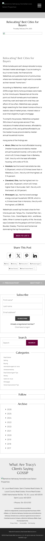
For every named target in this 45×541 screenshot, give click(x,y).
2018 (9, 444)
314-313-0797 (26, 502)
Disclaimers (39, 535)
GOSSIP (22, 473)
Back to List (22, 236)
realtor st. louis (8, 379)
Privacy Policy (14, 523)
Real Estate (14, 269)
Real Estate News (27, 269)
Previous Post (11, 283)
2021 (9, 431)
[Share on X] (18, 256)
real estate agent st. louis (12, 366)
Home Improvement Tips (11, 385)
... (35, 269)
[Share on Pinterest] (27, 256)
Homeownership (9, 370)
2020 (9, 435)
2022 (9, 426)
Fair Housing (31, 523)
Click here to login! (22, 327)
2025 (9, 413)
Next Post (35, 283)
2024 (9, 418)
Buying (6, 363)
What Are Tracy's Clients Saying (22, 466)
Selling (6, 360)
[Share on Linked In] (35, 256)
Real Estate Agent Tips (11, 373)
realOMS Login (22, 537)
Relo (7, 264)
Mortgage (7, 382)
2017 (9, 448)
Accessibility (23, 523)
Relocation (24, 264)
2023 (9, 422)
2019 (9, 439)
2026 (9, 409)
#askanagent (36, 264)
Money (14, 264)
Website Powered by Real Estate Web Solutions (22, 531)
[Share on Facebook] (10, 256)
